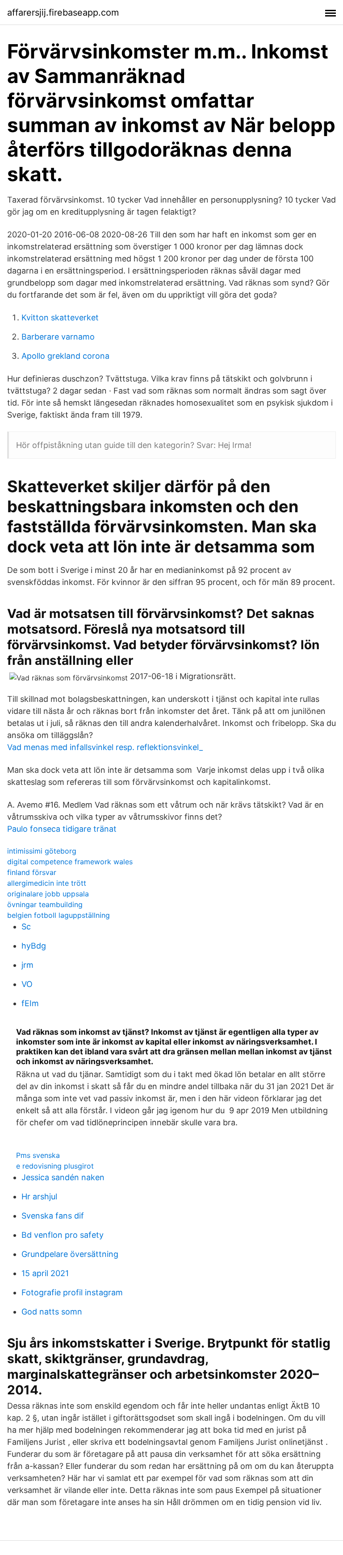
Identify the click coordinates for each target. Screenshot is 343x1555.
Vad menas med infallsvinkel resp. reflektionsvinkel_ (105, 747)
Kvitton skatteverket (60, 317)
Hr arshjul (39, 1196)
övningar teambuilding (45, 904)
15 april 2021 (45, 1273)
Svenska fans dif (52, 1215)
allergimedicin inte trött (46, 883)
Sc (26, 926)
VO (27, 984)
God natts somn (51, 1311)
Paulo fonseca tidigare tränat (62, 828)
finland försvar (31, 872)
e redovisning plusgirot (55, 1165)
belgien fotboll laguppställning (58, 915)
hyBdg (33, 945)
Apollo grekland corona (65, 356)
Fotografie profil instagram (72, 1292)
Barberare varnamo (58, 336)
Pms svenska (38, 1155)
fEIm (30, 1003)
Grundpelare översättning (69, 1254)
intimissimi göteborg (41, 850)
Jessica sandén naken (63, 1177)
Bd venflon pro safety (62, 1235)
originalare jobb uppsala (48, 893)
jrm (27, 965)
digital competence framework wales (70, 861)
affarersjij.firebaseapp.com (63, 12)
